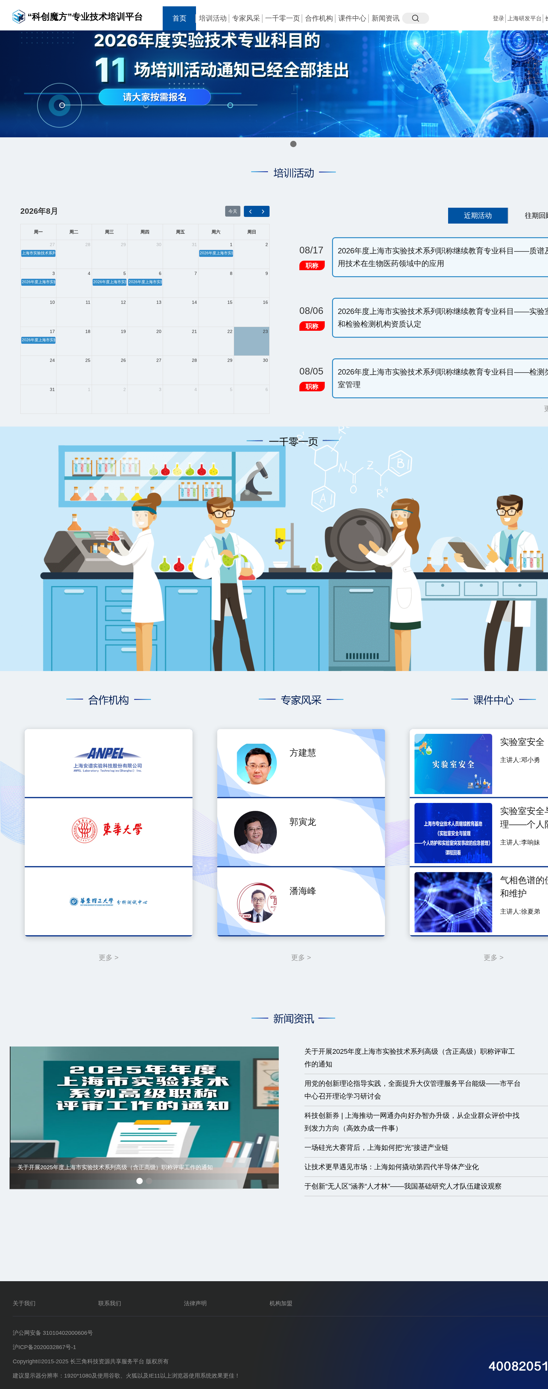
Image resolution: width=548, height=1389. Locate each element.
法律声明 (195, 1303)
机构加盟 (281, 1303)
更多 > (109, 958)
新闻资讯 (386, 18)
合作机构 (319, 18)
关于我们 (24, 1303)
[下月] (263, 211)
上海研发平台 (524, 18)
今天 (232, 211)
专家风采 (246, 18)
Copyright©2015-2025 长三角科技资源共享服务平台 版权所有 (91, 1361)
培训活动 (213, 18)
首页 (179, 18)
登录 (498, 18)
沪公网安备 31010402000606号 (53, 1333)
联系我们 (109, 1303)
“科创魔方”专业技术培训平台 (85, 17)
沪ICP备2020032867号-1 (44, 1347)
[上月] (250, 211)
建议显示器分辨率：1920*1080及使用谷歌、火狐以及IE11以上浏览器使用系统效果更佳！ (126, 1376)
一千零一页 (282, 18)
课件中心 (352, 18)
